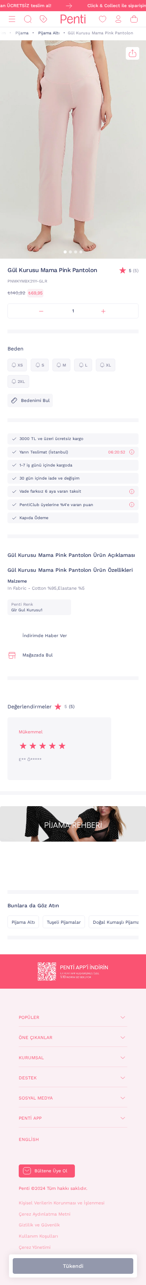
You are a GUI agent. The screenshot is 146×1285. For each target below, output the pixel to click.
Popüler (29, 1017)
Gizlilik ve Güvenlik (39, 1225)
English (29, 1139)
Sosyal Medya (36, 1098)
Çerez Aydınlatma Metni (44, 1214)
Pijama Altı (49, 33)
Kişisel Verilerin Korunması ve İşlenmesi (61, 1203)
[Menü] (11, 19)
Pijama (21, 33)
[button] (65, 251)
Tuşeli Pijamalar (64, 922)
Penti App (30, 1118)
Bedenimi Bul (35, 400)
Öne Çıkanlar (35, 1037)
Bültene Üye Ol (50, 1170)
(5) (134, 270)
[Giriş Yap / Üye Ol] (118, 19)
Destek (28, 1077)
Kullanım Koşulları (38, 1236)
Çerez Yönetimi (35, 1247)
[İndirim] (43, 19)
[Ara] (27, 19)
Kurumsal (31, 1057)
